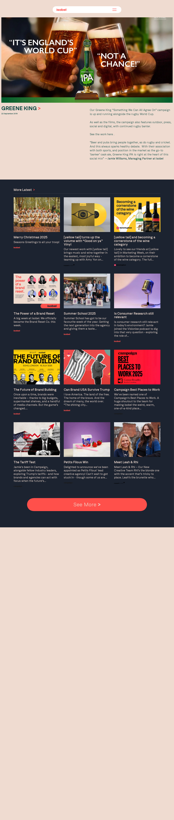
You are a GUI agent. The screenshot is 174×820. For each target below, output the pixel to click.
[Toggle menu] (114, 9)
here (110, 134)
